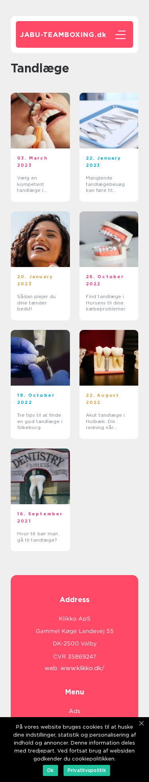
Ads (74, 711)
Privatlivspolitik (87, 770)
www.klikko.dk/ (82, 668)
